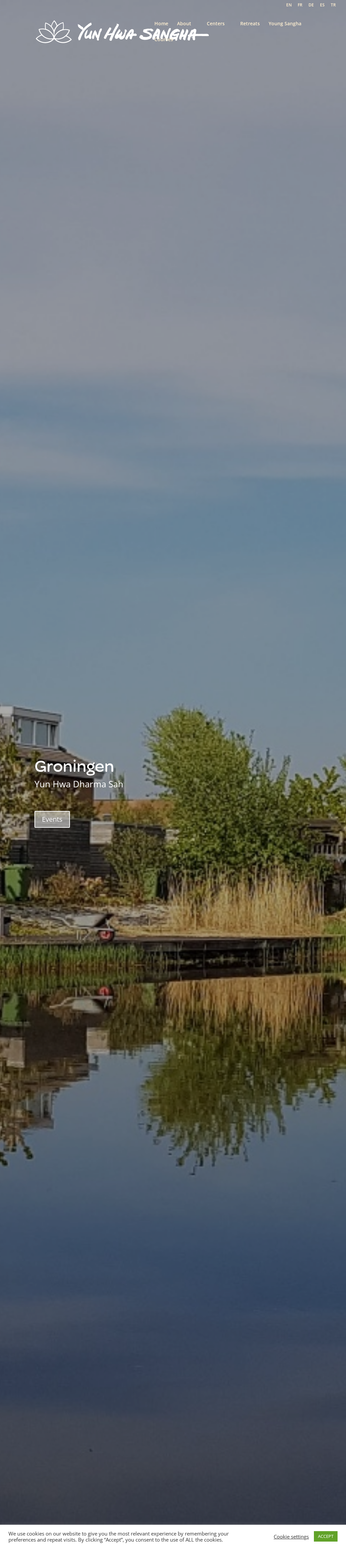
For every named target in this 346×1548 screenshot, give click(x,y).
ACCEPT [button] (325, 1536)
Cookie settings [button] (291, 1537)
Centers (216, 24)
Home (161, 24)
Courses (163, 39)
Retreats (250, 24)
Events (52, 819)
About (184, 24)
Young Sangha (285, 24)
